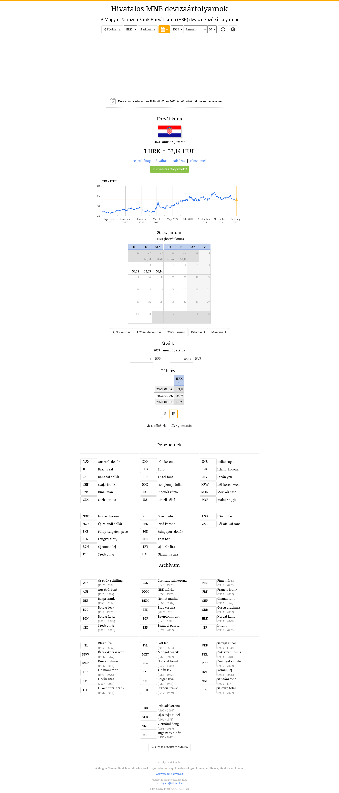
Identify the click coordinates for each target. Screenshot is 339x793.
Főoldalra (113, 29)
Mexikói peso (226, 492)
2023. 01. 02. (164, 402)
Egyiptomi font (169, 616)
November (122, 332)
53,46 (159, 259)
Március (217, 332)
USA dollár (224, 516)
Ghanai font (226, 598)
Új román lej (107, 547)
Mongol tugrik (168, 652)
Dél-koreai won (228, 484)
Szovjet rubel (226, 643)
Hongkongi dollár (170, 484)
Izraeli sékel (166, 500)
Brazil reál (105, 469)
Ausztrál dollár (109, 461)
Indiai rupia (225, 461)
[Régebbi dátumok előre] (165, 414)
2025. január (176, 332)
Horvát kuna (226, 616)
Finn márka (225, 580)
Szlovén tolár (226, 688)
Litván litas (106, 679)
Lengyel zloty (107, 539)
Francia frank (227, 589)
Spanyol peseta (169, 625)
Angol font (165, 477)
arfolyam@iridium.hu (169, 783)
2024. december (150, 332)
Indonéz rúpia (168, 492)
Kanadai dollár (108, 477)
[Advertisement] (62, 66)
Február (197, 332)
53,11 (183, 259)
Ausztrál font (107, 589)
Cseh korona (107, 500)
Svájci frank (106, 484)
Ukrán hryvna (168, 554)
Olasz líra (105, 643)
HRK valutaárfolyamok (169, 169)
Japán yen (224, 477)
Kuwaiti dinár (108, 661)
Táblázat (178, 161)
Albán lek (164, 670)
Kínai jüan (105, 492)
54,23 (147, 271)
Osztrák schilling (110, 580)
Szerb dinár (106, 554)
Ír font (222, 625)
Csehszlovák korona (172, 580)
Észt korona (166, 607)
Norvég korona (109, 516)
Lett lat (163, 643)
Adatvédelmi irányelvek (169, 774)
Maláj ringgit (226, 500)
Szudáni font (226, 679)
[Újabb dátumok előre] (173, 414)
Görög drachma (228, 607)
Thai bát (164, 539)
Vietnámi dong (168, 724)
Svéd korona (166, 524)
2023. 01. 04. (164, 389)
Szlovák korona (169, 706)
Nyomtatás (183, 426)
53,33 (147, 259)
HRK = (159, 358)
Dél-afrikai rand (229, 524)
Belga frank (106, 598)
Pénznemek (198, 161)
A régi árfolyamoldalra (171, 747)
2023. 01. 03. (165, 395)
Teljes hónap (141, 161)
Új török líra (166, 547)
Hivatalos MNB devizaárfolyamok (169, 8)
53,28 (135, 271)
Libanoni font (108, 670)
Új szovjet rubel (169, 715)
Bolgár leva (106, 607)
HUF (198, 358)
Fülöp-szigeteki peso (113, 531)
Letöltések (158, 426)
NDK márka (166, 589)
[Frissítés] (223, 29)
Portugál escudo (229, 661)
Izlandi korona (228, 469)
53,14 (159, 271)
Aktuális (148, 29)
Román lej (224, 670)
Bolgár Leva (106, 616)
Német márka (168, 598)
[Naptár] (164, 29)
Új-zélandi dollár (110, 524)
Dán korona (166, 461)
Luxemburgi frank (111, 688)
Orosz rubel (166, 516)
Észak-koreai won (111, 652)
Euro (161, 469)
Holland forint (168, 661)
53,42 (170, 259)
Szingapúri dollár (170, 531)
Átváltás (162, 161)
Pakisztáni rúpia (229, 652)
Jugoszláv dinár (169, 733)
